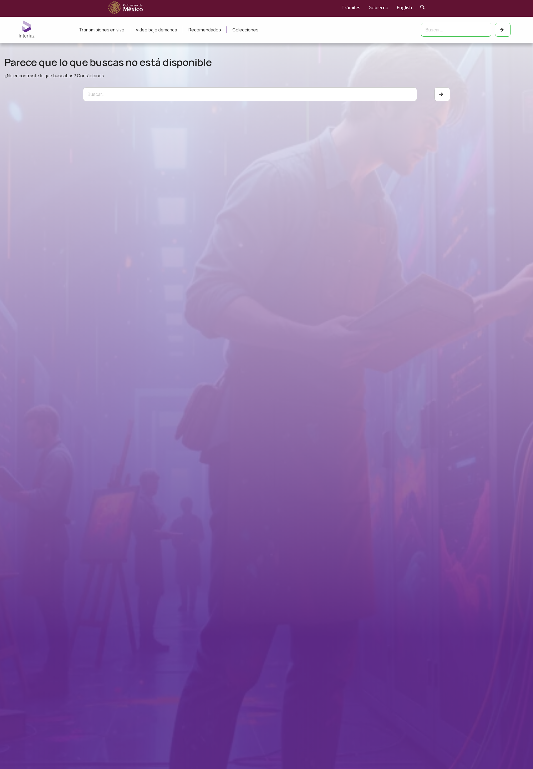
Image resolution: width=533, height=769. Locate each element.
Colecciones (245, 30)
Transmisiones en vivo (101, 30)
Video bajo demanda (156, 30)
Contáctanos (90, 76)
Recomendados (204, 30)
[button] (517, 753)
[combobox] (456, 30)
